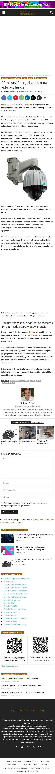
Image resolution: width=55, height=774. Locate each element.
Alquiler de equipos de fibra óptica (16, 579)
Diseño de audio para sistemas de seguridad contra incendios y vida (31, 548)
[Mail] (22, 747)
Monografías (44, 761)
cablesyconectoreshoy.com (37, 726)
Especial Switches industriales (15, 618)
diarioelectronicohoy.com (10, 731)
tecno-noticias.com (27, 742)
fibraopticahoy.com (16, 734)
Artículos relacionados (21, 422)
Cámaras (9, 75)
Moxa (30, 78)
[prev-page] (26, 447)
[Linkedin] (27, 97)
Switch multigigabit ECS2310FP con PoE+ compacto (21, 686)
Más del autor (37, 422)
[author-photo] (27, 394)
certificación (32, 335)
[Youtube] (39, 747)
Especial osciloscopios (12, 600)
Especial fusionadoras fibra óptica (16, 594)
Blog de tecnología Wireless (41, 729)
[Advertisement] (27, 44)
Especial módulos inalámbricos (15, 597)
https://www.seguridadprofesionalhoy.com (27, 406)
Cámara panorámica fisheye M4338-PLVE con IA (27, 441)
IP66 (30, 332)
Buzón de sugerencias (13, 761)
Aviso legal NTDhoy (40, 764)
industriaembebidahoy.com (18, 737)
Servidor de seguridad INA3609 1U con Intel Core (19, 678)
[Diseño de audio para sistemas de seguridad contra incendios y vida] (7, 550)
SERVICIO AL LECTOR (30, 761)
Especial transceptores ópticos (15, 624)
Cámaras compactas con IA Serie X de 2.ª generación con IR (45, 441)
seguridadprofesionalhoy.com (42, 739)
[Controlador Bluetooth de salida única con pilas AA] (9, 432)
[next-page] (29, 447)
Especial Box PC (10, 582)
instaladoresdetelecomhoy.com (14, 674)
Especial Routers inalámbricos (15, 609)
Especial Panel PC (11, 606)
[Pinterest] (15, 97)
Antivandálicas (19, 75)
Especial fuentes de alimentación (16, 591)
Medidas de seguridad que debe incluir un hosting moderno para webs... (34, 536)
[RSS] (28, 747)
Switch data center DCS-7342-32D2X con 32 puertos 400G (23, 693)
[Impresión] (39, 97)
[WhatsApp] (21, 97)
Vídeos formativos (40, 78)
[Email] (33, 97)
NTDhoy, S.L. (29, 723)
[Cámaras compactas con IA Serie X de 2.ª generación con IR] (45, 432)
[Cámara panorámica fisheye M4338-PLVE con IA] (27, 432)
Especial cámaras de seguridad (15, 588)
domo (24, 78)
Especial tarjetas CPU (12, 621)
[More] (45, 97)
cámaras (28, 105)
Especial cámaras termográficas (16, 585)
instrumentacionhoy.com (11, 739)
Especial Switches (10, 615)
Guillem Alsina (9, 91)
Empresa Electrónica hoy (29, 731)
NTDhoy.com (26, 739)
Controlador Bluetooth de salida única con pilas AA (9, 441)
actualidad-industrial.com (17, 726)
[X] (9, 97)
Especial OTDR (9, 603)
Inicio (3, 75)
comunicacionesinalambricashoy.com (17, 729)
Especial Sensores (11, 612)
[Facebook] (3, 97)
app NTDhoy (27, 764)
